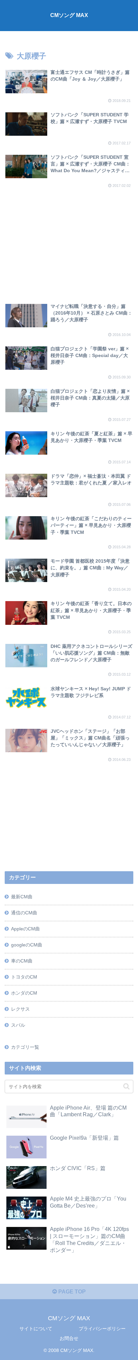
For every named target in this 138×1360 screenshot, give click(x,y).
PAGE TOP (71, 1291)
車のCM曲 (21, 961)
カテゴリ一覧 (25, 1047)
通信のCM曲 (24, 912)
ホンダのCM (24, 993)
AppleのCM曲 (25, 928)
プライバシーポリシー (102, 1328)
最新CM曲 (21, 896)
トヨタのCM (24, 977)
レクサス (20, 1009)
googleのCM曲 (26, 944)
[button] (126, 1086)
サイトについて (35, 1328)
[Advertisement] (69, 240)
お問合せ (69, 1338)
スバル (18, 1025)
